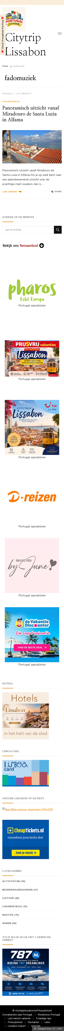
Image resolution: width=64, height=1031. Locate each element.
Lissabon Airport (17, 1026)
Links (47, 1022)
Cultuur (8, 898)
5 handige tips (43, 1018)
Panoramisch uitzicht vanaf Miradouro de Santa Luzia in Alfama (30, 114)
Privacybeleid (44, 1010)
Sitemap (35, 1026)
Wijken (6, 923)
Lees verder (9, 191)
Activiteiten (11, 881)
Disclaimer (33, 1022)
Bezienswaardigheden (17, 889)
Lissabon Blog (11, 101)
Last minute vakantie (19, 1018)
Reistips (8, 914)
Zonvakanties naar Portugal (17, 1014)
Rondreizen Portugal (49, 1014)
